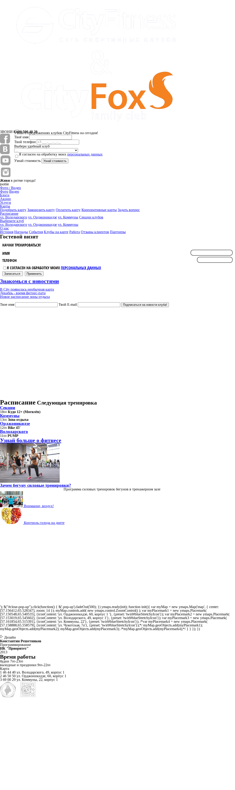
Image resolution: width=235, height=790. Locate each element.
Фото (4, 191)
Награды (21, 232)
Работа (74, 232)
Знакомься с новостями (29, 281)
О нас (4, 228)
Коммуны (10, 415)
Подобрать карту (13, 210)
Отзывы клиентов (95, 232)
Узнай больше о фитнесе (30, 440)
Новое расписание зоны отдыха (25, 297)
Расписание (9, 213)
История (6, 232)
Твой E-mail (68, 304)
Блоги (4, 195)
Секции (7, 407)
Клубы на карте (56, 232)
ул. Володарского (13, 217)
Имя (6, 253)
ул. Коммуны (68, 225)
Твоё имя (21, 137)
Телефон (9, 260)
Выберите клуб (12, 221)
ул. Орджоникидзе (42, 225)
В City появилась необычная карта (27, 289)
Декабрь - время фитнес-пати (23, 293)
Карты (5, 206)
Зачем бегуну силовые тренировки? (35, 485)
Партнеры (118, 232)
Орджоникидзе (15, 423)
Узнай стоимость (27, 161)
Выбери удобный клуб (32, 146)
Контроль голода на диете (43, 523)
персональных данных (81, 267)
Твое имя (7, 304)
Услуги (5, 202)
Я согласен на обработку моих (54, 267)
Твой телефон (25, 142)
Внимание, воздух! (38, 506)
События (36, 232)
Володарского (14, 431)
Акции (5, 199)
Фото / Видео (10, 188)
